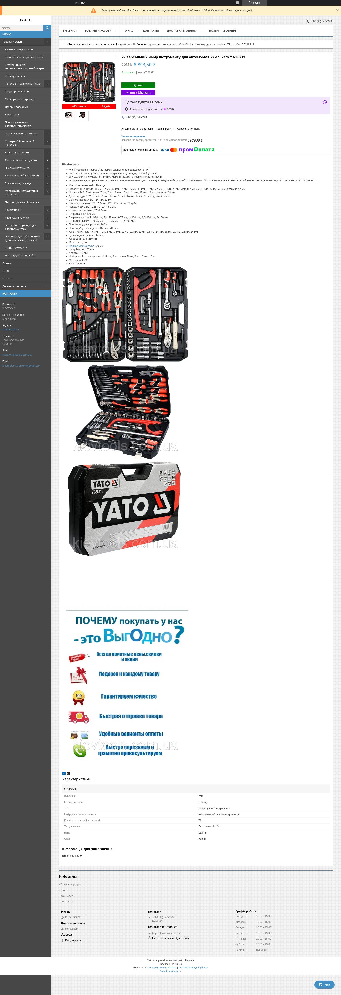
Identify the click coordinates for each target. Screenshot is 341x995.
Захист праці (13, 210)
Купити (138, 85)
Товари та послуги (80, 44)
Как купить (68, 895)
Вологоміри (12, 114)
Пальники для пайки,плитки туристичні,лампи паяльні (22, 238)
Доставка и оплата (14, 286)
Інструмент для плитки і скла (23, 83)
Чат (327, 984)
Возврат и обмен (222, 30)
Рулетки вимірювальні (19, 49)
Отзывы (7, 278)
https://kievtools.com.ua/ (17, 354)
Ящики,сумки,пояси (17, 217)
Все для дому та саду (18, 183)
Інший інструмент (16, 247)
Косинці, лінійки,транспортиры (24, 57)
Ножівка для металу (81, 245)
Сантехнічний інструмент (21, 160)
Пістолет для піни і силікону (22, 202)
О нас (5, 271)
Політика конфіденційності (193, 967)
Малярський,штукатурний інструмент (21, 192)
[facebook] (64, 774)
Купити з (131, 92)
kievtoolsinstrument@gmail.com (21, 365)
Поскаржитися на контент (162, 967)
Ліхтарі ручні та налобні (20, 255)
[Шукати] (47, 28)
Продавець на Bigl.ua (171, 964)
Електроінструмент (17, 152)
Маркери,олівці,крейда (19, 99)
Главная (70, 30)
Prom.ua (189, 960)
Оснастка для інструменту (21, 133)
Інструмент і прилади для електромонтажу (21, 227)
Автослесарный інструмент (22, 175)
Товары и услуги (12, 41)
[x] (68, 774)
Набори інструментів (146, 44)
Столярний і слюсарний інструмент (19, 142)
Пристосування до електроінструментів (18, 124)
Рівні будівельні (15, 76)
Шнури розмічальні (17, 91)
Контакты (151, 30)
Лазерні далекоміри (17, 107)
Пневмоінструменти (17, 168)
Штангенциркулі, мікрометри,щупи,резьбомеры (24, 66)
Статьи (6, 263)
